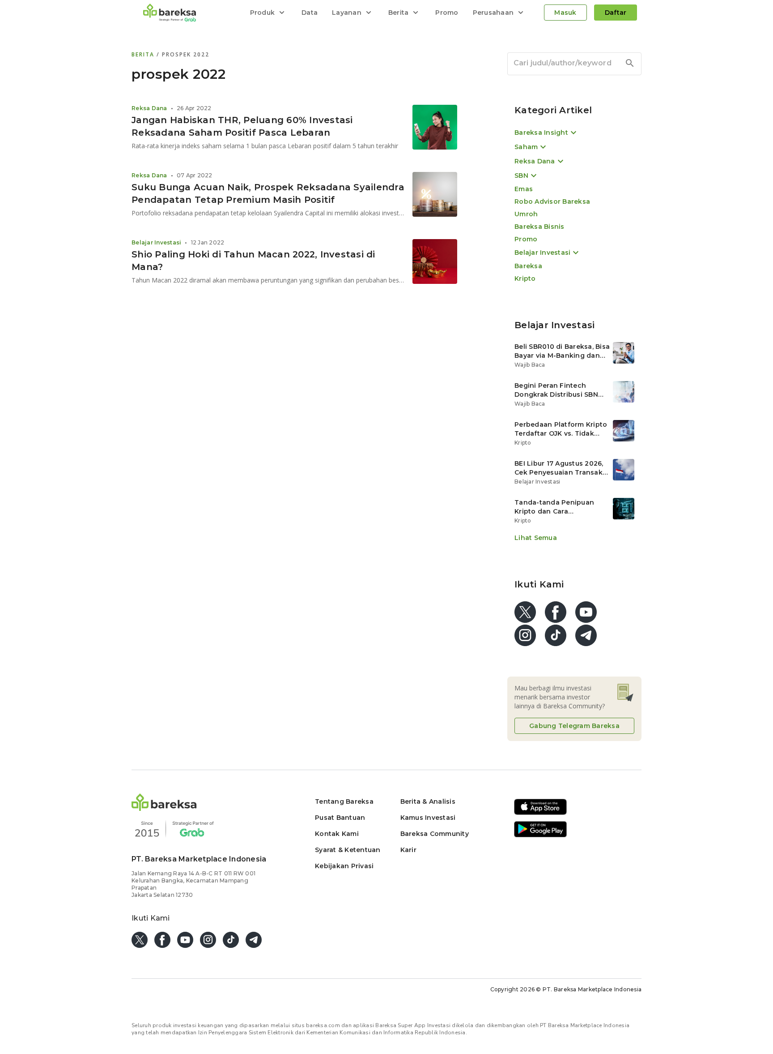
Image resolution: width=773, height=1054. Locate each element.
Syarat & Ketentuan (348, 850)
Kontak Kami (337, 834)
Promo (446, 13)
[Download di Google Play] (540, 835)
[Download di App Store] (540, 813)
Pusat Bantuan (340, 818)
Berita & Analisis (427, 801)
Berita (144, 54)
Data (310, 13)
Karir (408, 850)
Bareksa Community (434, 834)
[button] (164, 808)
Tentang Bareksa (344, 801)
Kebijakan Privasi (344, 866)
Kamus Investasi (428, 818)
